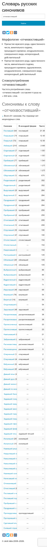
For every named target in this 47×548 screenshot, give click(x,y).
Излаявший (8, 438)
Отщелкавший (10, 304)
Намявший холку (11, 473)
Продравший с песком (13, 508)
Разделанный (9, 185)
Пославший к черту (12, 493)
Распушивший (10, 254)
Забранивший (9, 339)
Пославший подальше (13, 498)
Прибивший (9, 160)
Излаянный (8, 443)
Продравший (9, 200)
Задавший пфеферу (12, 423)
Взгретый (7, 299)
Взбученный (9, 364)
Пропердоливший (11, 513)
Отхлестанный (10, 245)
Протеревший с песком (14, 518)
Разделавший (9, 180)
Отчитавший (9, 220)
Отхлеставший (10, 240)
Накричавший (9, 250)
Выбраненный (10, 269)
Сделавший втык (11, 523)
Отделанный (9, 155)
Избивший (8, 145)
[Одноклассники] (11, 32)
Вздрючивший (10, 284)
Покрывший (9, 135)
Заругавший (9, 309)
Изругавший (9, 289)
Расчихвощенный (11, 349)
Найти (23, 23)
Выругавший (9, 190)
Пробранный (9, 215)
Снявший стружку (11, 528)
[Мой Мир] (15, 32)
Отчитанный (9, 225)
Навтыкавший (9, 334)
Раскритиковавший (12, 314)
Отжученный (9, 354)
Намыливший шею (12, 468)
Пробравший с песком (13, 503)
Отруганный (9, 235)
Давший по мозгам (12, 389)
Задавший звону (10, 408)
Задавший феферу (12, 428)
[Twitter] (7, 32)
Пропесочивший (10, 329)
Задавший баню (10, 394)
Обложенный (9, 165)
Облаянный (9, 264)
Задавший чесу (10, 433)
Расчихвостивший (11, 344)
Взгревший (8, 294)
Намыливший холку (12, 463)
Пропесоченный (10, 324)
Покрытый (8, 140)
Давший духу (9, 379)
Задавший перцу (11, 418)
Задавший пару (10, 413)
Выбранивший (10, 274)
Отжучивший (9, 359)
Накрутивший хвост (12, 453)
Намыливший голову (12, 458)
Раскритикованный (12, 319)
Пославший (8, 130)
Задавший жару (10, 404)
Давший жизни (10, 384)
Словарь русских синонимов (19, 6)
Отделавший (9, 150)
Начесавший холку (12, 478)
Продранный (9, 205)
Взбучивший (9, 369)
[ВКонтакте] (4, 32)
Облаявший (9, 259)
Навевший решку (11, 448)
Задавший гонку (10, 399)
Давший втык (9, 374)
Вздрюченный (10, 279)
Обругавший (9, 175)
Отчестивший (9, 488)
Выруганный (9, 195)
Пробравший (9, 210)
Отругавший (9, 230)
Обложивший (9, 170)
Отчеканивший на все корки (15, 483)
